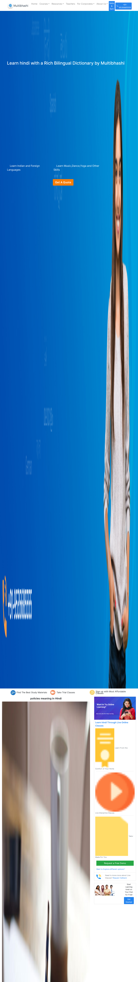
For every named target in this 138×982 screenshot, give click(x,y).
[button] (44, 3)
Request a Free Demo (115, 863)
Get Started (129, 900)
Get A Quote (63, 182)
